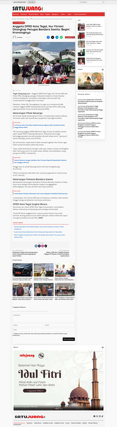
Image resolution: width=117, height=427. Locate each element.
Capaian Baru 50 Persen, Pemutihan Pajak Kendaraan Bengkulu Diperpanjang (90, 101)
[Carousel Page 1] (87, 87)
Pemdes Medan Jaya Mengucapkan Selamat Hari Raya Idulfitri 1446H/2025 (36, 406)
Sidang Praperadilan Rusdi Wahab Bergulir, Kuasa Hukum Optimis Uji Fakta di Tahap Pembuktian (22, 298)
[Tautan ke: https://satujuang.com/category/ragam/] (103, 70)
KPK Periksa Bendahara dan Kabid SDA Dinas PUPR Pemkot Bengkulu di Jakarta (94, 34)
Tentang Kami (17, 424)
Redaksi (84, 423)
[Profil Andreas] (14, 37)
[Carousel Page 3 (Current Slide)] (90, 87)
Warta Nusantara (20, 19)
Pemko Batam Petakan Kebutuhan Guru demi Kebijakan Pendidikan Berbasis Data (41, 193)
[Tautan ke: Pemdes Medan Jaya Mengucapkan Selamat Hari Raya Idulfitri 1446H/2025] (58, 380)
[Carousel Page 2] (88, 87)
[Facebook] (36, 246)
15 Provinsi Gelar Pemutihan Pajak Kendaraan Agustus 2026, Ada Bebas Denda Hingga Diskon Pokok (22, 279)
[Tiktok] (45, 246)
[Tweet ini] (52, 37)
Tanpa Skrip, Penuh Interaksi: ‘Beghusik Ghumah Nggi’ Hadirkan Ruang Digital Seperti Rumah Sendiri (90, 85)
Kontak (67, 423)
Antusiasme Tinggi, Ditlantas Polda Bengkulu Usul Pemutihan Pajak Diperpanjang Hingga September (90, 109)
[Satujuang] (27, 8)
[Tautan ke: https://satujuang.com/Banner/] (103, 347)
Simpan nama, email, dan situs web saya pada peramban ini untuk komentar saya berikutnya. (40, 334)
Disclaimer (29, 423)
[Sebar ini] (48, 37)
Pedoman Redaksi (76, 423)
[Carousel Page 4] (92, 87)
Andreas (19, 37)
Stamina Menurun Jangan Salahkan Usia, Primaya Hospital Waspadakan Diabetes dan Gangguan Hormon (43, 279)
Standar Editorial (93, 423)
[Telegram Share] (56, 37)
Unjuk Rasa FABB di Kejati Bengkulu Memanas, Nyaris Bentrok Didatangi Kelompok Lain (94, 25)
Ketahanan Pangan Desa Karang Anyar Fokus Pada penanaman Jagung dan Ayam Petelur (25, 253)
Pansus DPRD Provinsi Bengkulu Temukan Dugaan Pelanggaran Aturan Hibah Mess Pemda (89, 125)
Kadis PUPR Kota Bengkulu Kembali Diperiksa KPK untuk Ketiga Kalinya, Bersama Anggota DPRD (94, 59)
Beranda (14, 19)
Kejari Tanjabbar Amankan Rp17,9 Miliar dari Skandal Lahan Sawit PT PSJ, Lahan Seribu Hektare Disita (65, 298)
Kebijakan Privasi (59, 423)
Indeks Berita (37, 423)
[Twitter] (39, 246)
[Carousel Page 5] (94, 87)
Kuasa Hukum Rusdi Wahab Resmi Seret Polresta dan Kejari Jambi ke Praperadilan (38, 232)
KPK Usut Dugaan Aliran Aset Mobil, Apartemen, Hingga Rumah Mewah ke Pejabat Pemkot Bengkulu (94, 42)
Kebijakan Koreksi (48, 423)
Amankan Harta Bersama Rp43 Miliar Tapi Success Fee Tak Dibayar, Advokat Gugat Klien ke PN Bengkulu (94, 51)
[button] (103, 2)
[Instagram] (42, 246)
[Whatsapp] (61, 37)
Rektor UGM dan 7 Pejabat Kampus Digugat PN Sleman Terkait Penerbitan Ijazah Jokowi (56, 253)
